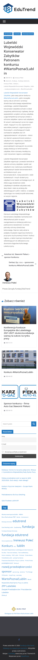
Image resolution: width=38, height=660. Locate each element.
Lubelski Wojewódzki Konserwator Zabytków (17, 86)
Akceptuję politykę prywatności (15, 452)
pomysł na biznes (18, 558)
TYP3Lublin (5, 575)
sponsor (7, 571)
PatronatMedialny (23, 552)
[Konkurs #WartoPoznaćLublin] (19, 352)
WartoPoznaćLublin (26, 89)
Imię (3, 436)
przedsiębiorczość (7, 563)
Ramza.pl (16, 563)
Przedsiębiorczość (28, 34)
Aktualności (8, 34)
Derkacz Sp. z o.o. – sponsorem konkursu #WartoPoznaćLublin (21, 264)
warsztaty (19, 575)
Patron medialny (6, 555)
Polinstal (21, 555)
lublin (32, 86)
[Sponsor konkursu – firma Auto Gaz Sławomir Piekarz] (19, 385)
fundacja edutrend (23, 81)
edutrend (8, 81)
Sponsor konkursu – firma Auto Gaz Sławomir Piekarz (17, 405)
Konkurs (16, 84)
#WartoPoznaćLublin (11, 98)
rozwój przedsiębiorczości (12, 89)
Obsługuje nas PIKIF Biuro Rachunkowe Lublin (19, 613)
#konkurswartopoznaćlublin (10, 514)
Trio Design (29, 572)
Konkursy (17, 34)
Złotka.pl (4, 595)
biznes (18, 517)
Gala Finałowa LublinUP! (10, 501)
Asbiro (21, 514)
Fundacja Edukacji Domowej (9, 531)
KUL (15, 546)
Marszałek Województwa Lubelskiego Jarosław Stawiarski (17, 550)
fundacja (14, 81)
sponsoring (16, 572)
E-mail (4, 444)
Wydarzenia (8, 37)
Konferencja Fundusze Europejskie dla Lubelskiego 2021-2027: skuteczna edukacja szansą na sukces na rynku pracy (19, 333)
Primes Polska (29, 560)
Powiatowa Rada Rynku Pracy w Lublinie (13, 560)
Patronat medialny (12, 552)
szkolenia (22, 572)
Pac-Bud (4, 552)
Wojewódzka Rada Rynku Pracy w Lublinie (15, 583)
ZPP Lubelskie (9, 586)
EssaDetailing (17, 527)
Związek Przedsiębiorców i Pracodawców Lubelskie (16, 590)
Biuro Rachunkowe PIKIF (9, 517)
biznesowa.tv (24, 517)
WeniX (29, 579)
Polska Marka (28, 555)
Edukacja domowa (7, 522)
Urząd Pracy (12, 575)
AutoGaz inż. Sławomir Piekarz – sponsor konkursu (17, 255)
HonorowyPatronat (7, 541)
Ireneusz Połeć (19, 78)
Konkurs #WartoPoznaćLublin (18, 372)
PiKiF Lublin (15, 555)
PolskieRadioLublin (7, 558)
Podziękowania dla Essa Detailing (13, 495)
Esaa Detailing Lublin (7, 527)
